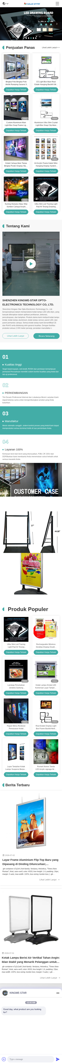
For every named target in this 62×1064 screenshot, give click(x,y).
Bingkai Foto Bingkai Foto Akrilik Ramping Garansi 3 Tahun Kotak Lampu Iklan (16, 83)
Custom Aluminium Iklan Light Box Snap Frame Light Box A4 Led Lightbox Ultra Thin (16, 124)
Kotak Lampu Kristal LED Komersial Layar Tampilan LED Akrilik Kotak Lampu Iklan (46, 686)
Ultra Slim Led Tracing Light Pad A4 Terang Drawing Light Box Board (46, 205)
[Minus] (58, 993)
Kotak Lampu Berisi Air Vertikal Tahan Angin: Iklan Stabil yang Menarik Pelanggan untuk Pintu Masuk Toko (31, 960)
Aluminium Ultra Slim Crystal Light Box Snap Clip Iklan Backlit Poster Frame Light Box (46, 124)
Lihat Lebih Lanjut (51, 48)
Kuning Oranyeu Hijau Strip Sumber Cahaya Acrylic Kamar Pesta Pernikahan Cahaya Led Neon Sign (16, 205)
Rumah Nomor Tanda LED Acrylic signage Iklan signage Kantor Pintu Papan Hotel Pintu (46, 768)
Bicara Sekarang (46, 336)
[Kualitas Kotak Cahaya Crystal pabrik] (31, 39)
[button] (26, 38)
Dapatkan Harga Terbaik (16, 90)
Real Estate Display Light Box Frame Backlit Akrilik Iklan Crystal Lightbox (46, 727)
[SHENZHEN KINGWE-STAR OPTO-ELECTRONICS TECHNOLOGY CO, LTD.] (32, 3)
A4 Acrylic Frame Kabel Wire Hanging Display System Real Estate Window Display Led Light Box (45, 164)
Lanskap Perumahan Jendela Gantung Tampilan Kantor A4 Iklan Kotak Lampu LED (16, 686)
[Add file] (4, 1059)
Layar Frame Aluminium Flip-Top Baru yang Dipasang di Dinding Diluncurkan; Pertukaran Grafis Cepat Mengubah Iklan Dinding (30, 862)
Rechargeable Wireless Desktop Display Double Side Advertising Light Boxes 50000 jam (46, 645)
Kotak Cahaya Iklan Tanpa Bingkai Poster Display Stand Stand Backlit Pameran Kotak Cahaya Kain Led (16, 164)
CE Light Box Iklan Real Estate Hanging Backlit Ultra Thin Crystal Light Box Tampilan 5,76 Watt (45, 83)
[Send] (57, 1059)
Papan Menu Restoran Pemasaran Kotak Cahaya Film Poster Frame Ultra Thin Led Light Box (16, 727)
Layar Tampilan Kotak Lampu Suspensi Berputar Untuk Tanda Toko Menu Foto (16, 768)
